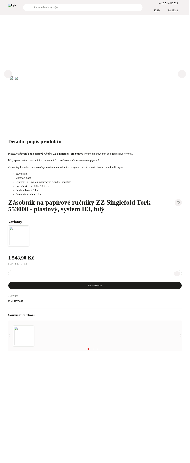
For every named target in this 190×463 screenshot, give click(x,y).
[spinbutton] (95, 273)
